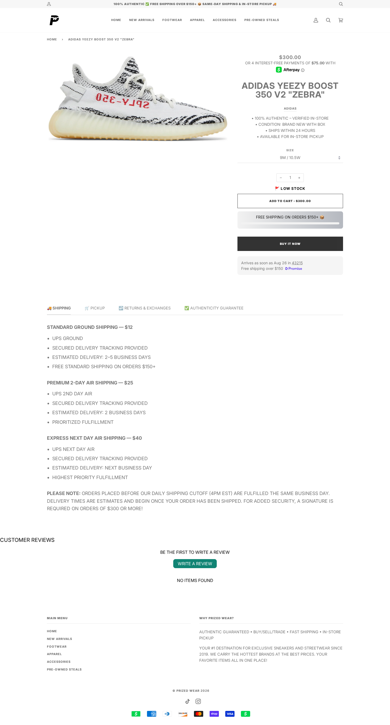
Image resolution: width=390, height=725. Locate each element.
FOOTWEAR (57, 646)
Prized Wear (188, 691)
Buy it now (290, 244)
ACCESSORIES (59, 662)
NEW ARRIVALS (59, 639)
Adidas (290, 108)
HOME (52, 631)
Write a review (195, 563)
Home (52, 39)
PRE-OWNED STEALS (64, 669)
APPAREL (54, 654)
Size (290, 150)
